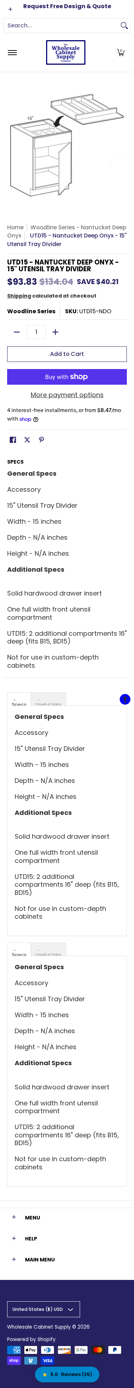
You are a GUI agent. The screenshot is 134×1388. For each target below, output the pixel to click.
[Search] (124, 25)
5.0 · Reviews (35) (71, 1374)
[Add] (55, 332)
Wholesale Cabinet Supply (39, 1327)
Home (15, 227)
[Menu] (12, 52)
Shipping (19, 295)
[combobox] (61, 25)
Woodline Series (31, 311)
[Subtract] (16, 332)
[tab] (19, 699)
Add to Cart (67, 354)
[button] (121, 52)
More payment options (67, 395)
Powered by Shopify (31, 1339)
